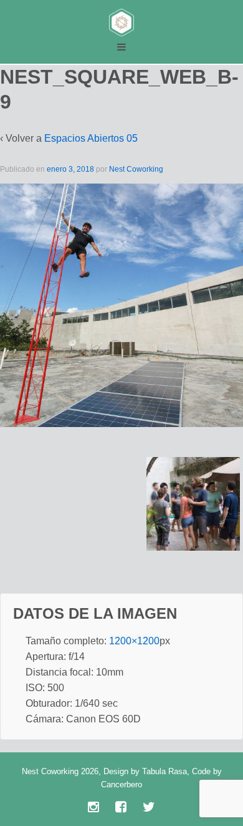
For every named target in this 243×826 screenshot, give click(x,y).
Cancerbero (121, 784)
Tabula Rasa (164, 771)
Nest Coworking (136, 169)
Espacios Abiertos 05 (91, 138)
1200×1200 (134, 641)
